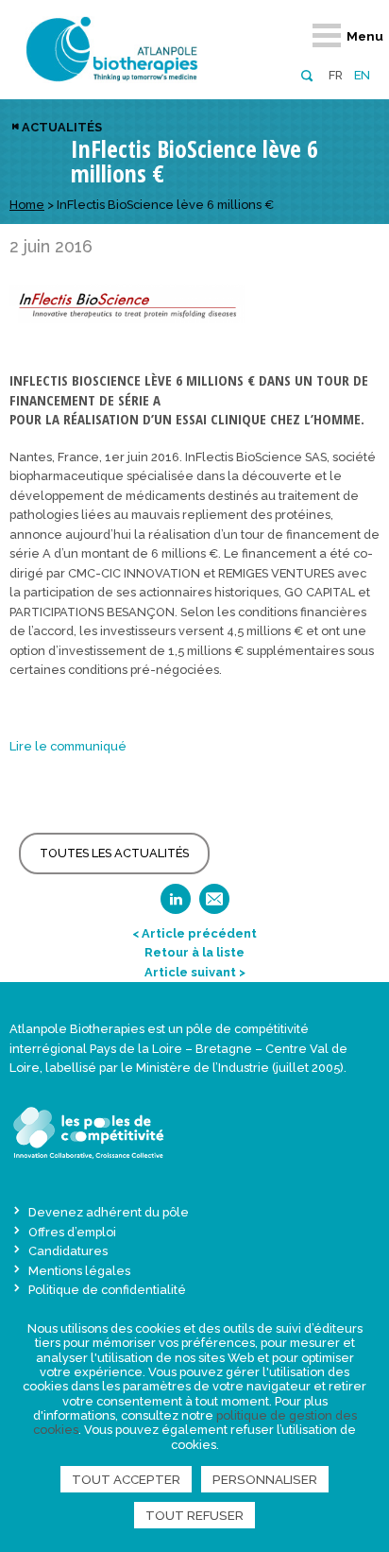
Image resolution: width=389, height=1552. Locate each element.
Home (26, 205)
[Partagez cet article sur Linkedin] (176, 905)
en (362, 75)
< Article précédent (194, 933)
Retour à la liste (194, 952)
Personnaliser (264, 1479)
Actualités (62, 127)
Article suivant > (194, 972)
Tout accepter (126, 1479)
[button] (306, 74)
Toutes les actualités (114, 853)
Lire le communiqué (68, 746)
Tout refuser (194, 1515)
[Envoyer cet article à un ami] (214, 905)
